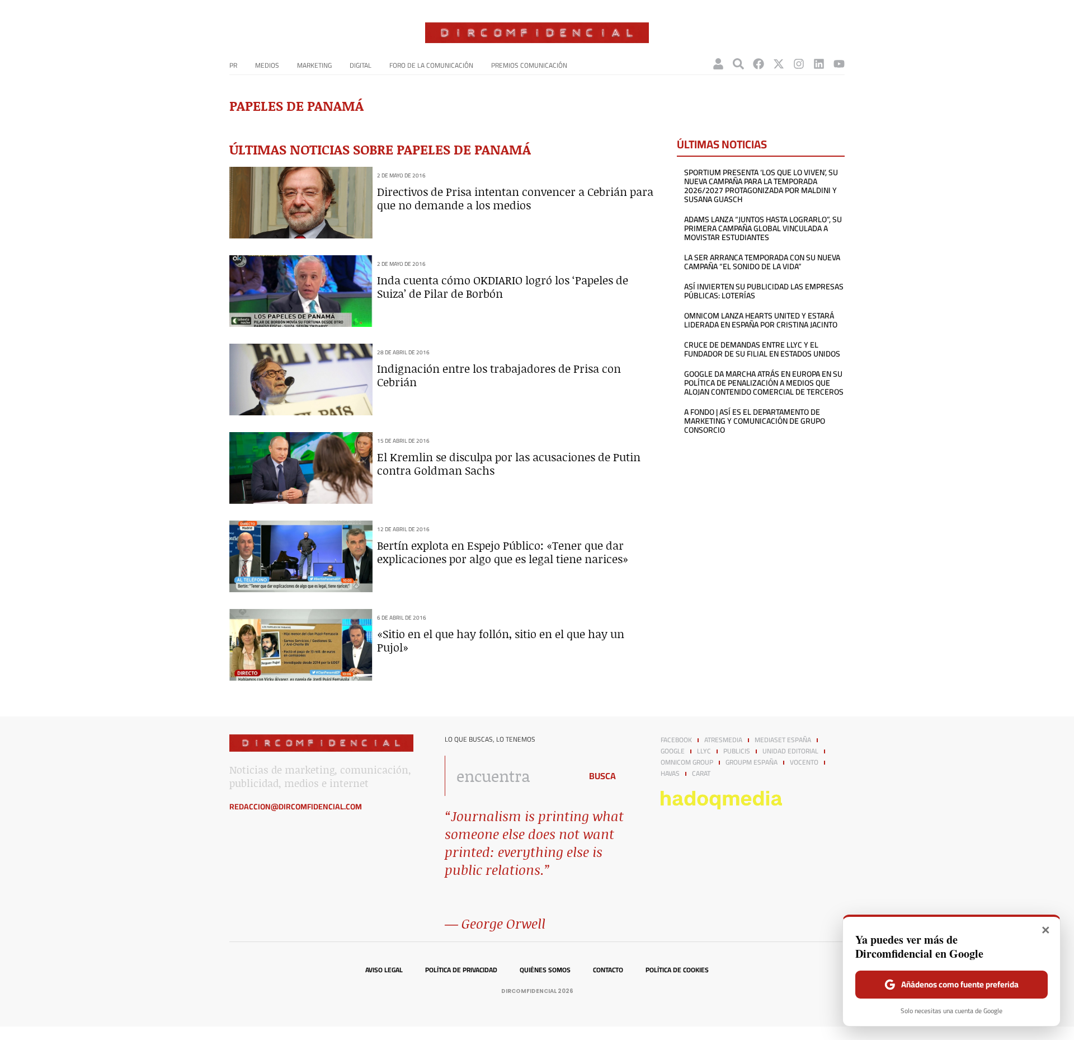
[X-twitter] (778, 63)
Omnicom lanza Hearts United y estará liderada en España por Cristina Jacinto (760, 320)
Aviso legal (384, 970)
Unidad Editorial (790, 751)
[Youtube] (839, 63)
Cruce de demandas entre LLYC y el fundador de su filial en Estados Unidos (762, 349)
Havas (670, 773)
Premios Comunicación (529, 65)
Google (673, 751)
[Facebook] (758, 63)
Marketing (314, 65)
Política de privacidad (461, 970)
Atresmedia (723, 740)
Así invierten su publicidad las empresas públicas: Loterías (764, 291)
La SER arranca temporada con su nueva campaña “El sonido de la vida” (762, 262)
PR (233, 65)
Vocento (804, 762)
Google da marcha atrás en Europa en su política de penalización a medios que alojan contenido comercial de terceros (764, 383)
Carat (701, 773)
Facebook (676, 740)
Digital (360, 65)
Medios (267, 65)
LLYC (704, 751)
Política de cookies (677, 970)
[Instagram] (798, 63)
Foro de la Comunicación (431, 65)
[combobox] (510, 776)
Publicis (736, 751)
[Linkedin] (819, 63)
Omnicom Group (687, 762)
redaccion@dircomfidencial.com (295, 806)
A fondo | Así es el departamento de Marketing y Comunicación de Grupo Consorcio (754, 421)
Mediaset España (783, 740)
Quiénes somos (545, 970)
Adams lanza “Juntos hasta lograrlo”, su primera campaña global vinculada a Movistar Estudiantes (763, 228)
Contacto (608, 970)
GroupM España (752, 762)
